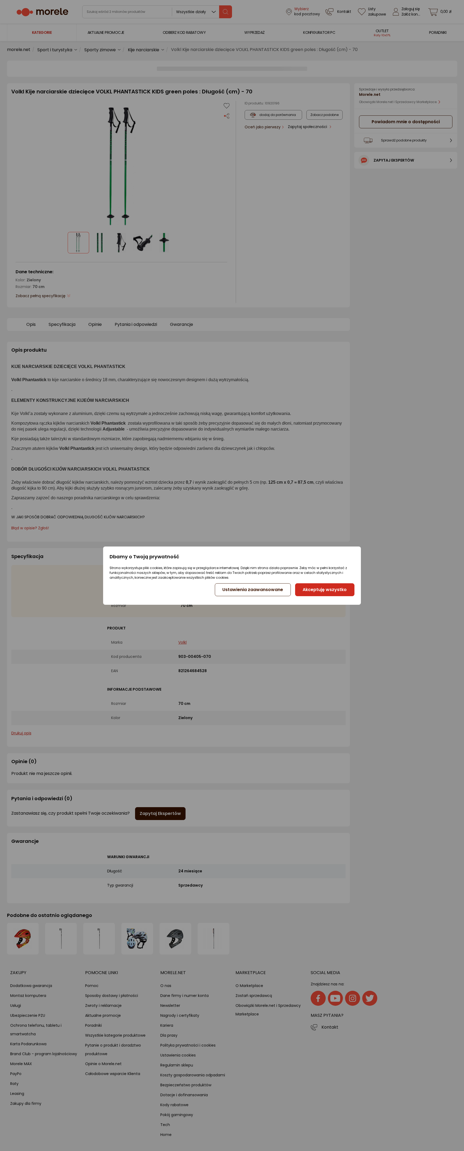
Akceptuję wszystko (325, 590)
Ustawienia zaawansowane (252, 590)
